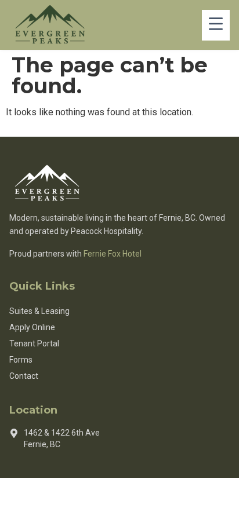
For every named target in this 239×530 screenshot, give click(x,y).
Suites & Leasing (39, 311)
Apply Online (32, 327)
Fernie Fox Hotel (113, 253)
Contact (23, 376)
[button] (216, 25)
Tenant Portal (34, 343)
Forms (20, 359)
